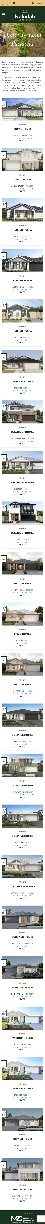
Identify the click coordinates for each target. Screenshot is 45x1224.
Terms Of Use (28, 1213)
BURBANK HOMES (22, 937)
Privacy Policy (17, 1213)
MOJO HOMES (22, 583)
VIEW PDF (22, 141)
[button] (4, 14)
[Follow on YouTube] (14, 3)
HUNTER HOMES (22, 230)
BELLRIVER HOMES (22, 432)
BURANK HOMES (22, 1139)
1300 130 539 (38, 3)
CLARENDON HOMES (22, 886)
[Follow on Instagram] (9, 3)
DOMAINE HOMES (22, 735)
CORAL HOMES (23, 129)
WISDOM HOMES (22, 381)
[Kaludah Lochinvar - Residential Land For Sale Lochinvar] (25, 14)
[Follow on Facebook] (4, 3)
